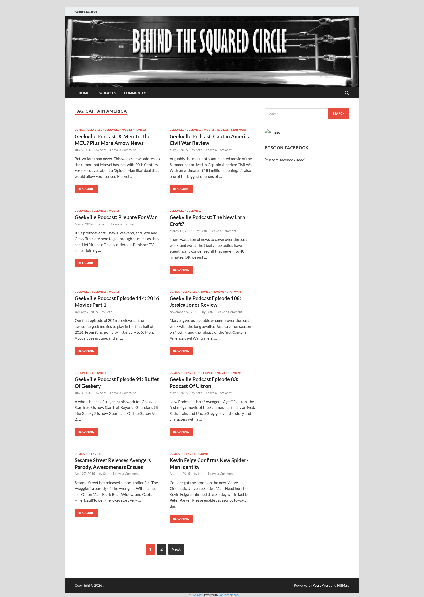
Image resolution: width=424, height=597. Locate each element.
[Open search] (347, 93)
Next (176, 549)
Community (135, 93)
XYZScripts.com (229, 594)
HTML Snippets (195, 594)
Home (84, 93)
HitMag (343, 585)
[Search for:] (307, 113)
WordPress (321, 585)
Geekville (94, 129)
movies (127, 129)
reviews (140, 129)
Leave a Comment (123, 150)
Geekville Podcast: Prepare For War (116, 217)
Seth (103, 150)
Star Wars (238, 129)
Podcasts (106, 93)
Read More (84, 188)
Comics (80, 129)
